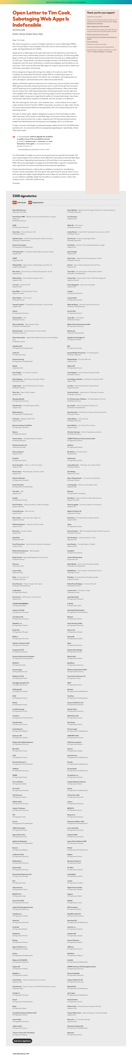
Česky (40, 34)
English (15, 34)
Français (22, 34)
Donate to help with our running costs (98, 34)
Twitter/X (95, 51)
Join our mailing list (92, 41)
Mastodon (101, 51)
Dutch (35, 34)
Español (29, 34)
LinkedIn (109, 51)
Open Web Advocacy (20, 1053)
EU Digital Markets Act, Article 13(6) (28, 149)
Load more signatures (22, 1041)
